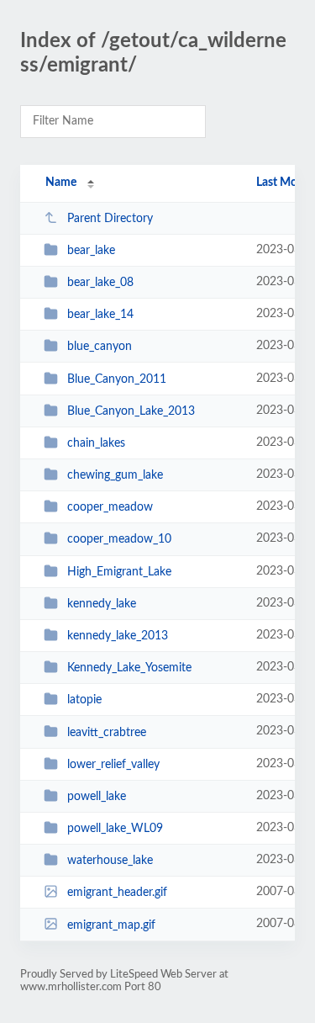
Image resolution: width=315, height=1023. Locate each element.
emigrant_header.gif (117, 892)
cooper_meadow (110, 507)
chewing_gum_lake (115, 475)
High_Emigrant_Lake (119, 572)
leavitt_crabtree (106, 732)
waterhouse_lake (110, 861)
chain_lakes (96, 443)
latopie (84, 700)
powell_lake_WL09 (115, 829)
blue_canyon (99, 346)
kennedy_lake (101, 604)
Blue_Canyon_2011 (116, 379)
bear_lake (91, 251)
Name (60, 182)
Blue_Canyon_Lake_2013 (131, 411)
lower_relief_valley (113, 765)
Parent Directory (110, 219)
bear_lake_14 (100, 315)
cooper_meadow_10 (119, 539)
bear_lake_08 (100, 283)
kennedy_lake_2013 (117, 636)
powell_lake (96, 797)
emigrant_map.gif (111, 924)
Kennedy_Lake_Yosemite (129, 668)
